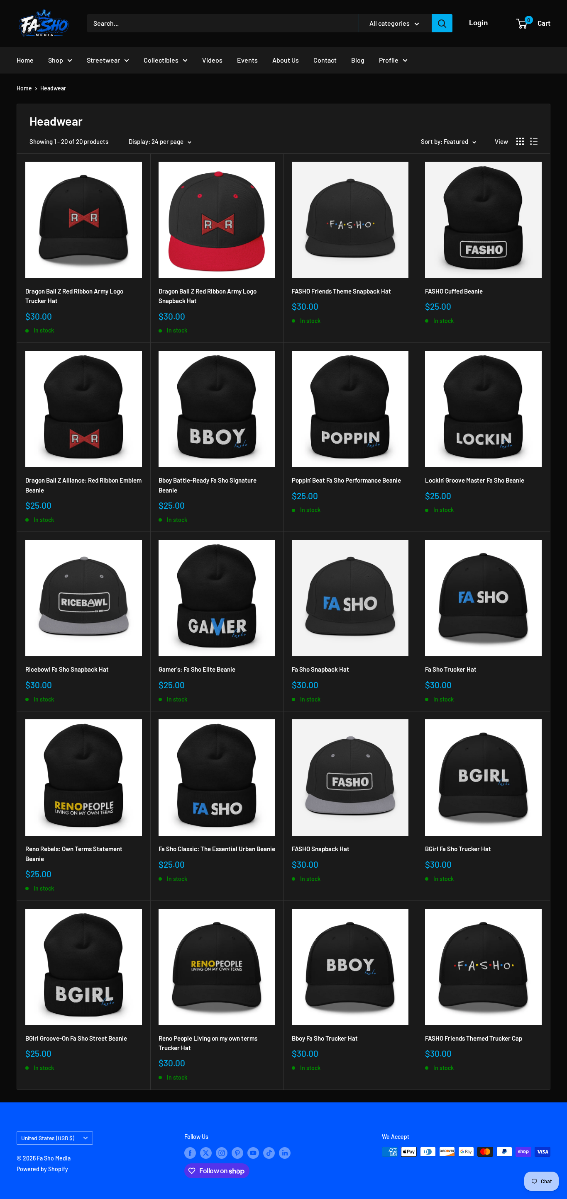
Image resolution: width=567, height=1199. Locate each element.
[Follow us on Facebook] (190, 1152)
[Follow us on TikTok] (269, 1152)
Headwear (53, 88)
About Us (285, 60)
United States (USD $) (47, 1137)
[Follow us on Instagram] (221, 1152)
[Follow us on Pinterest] (237, 1152)
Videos (212, 60)
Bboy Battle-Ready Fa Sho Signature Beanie (208, 484)
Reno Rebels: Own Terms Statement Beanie (73, 853)
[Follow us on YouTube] (253, 1152)
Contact (325, 60)
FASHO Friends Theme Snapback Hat (341, 291)
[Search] (442, 23)
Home (25, 60)
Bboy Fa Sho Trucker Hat (325, 1038)
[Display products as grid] (520, 141)
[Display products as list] (534, 141)
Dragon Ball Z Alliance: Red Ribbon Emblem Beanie (83, 484)
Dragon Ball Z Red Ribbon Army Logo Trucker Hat (74, 295)
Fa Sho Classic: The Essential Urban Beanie (217, 848)
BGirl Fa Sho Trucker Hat (458, 848)
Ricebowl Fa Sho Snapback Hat (67, 669)
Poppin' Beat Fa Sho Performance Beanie (346, 480)
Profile (388, 60)
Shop (55, 60)
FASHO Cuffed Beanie (454, 291)
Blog (357, 60)
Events (247, 60)
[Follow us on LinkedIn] (285, 1152)
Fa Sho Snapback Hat (320, 669)
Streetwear (103, 60)
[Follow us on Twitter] (206, 1152)
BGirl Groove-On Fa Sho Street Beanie (76, 1038)
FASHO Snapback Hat (320, 848)
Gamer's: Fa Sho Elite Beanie (197, 669)
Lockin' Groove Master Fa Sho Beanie (474, 480)
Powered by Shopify (42, 1168)
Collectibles (161, 60)
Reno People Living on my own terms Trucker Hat (208, 1042)
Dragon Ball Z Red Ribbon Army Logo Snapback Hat (208, 295)
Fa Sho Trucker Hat (451, 669)
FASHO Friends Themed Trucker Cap (473, 1038)
